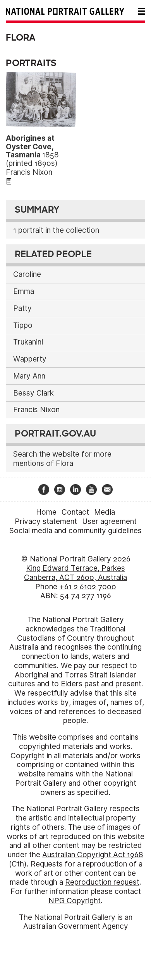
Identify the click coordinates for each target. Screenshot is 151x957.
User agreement (109, 521)
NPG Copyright (74, 900)
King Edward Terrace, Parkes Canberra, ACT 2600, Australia (75, 573)
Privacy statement (46, 521)
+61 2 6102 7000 (87, 586)
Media (104, 512)
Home (46, 512)
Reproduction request (102, 882)
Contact (75, 512)
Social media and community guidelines (75, 530)
